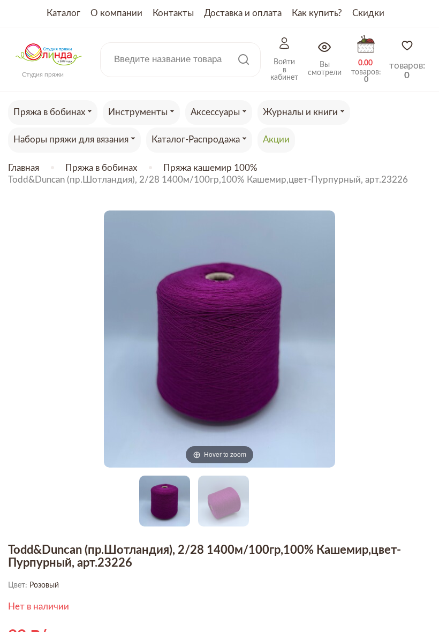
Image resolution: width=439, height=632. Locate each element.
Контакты (173, 13)
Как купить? (317, 13)
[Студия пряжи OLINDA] (48, 68)
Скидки (368, 13)
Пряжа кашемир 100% (210, 167)
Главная (23, 167)
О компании (116, 13)
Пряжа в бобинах (101, 167)
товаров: (407, 70)
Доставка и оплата (243, 13)
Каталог (63, 13)
